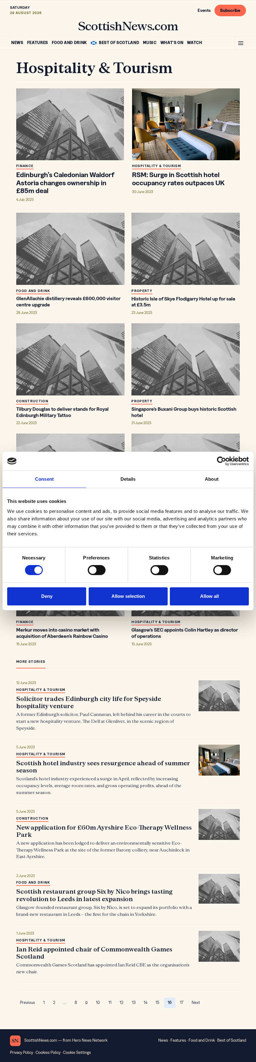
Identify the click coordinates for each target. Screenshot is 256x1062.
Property (141, 291)
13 (133, 1002)
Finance (24, 166)
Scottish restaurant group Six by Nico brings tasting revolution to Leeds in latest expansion (94, 895)
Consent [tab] (44, 479)
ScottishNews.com (128, 25)
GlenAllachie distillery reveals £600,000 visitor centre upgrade (68, 301)
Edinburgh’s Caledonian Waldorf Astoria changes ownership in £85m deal (65, 183)
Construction (32, 401)
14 (145, 1002)
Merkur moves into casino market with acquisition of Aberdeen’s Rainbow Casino (62, 633)
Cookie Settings (77, 1052)
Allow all (209, 596)
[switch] (97, 570)
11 (109, 1002)
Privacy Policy (21, 1052)
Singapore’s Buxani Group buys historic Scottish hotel (183, 412)
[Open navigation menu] (240, 43)
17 (182, 1002)
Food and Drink (69, 42)
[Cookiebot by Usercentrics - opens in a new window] (221, 461)
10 (98, 1002)
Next (196, 1002)
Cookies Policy (48, 1052)
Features (37, 42)
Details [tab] (128, 479)
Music (149, 42)
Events (204, 10)
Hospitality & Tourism (156, 166)
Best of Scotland (119, 42)
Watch (194, 42)
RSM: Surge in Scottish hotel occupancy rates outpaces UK (178, 179)
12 (121, 1002)
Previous (27, 1002)
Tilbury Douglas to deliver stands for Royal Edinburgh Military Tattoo (62, 412)
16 (171, 1004)
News (17, 42)
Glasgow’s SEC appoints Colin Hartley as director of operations (184, 633)
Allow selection (128, 596)
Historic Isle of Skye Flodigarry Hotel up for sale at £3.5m (183, 302)
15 (157, 1002)
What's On (172, 42)
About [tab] (212, 479)
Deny (46, 596)
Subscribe (230, 10)
